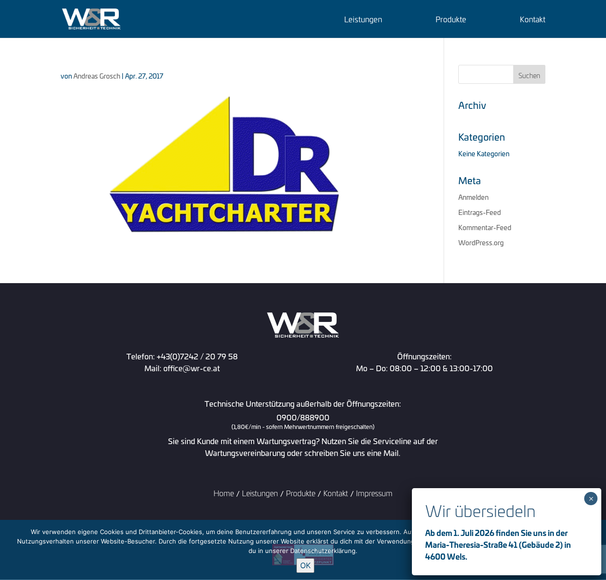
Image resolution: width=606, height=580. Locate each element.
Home (224, 493)
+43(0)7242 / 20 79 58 (197, 356)
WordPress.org (481, 242)
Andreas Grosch (96, 75)
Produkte (451, 20)
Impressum (374, 493)
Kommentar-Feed (484, 227)
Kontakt (532, 20)
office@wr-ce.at (191, 368)
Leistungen (363, 20)
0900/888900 (303, 422)
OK (305, 565)
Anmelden (473, 197)
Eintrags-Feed (479, 212)
